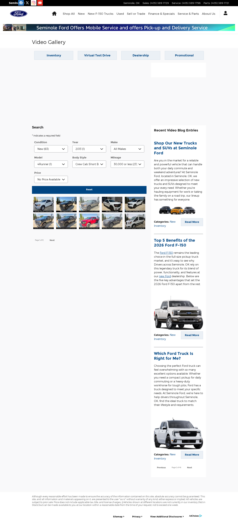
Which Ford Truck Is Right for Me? (173, 356)
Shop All (69, 13)
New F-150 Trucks (100, 13)
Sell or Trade (136, 13)
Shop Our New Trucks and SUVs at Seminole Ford (175, 148)
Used (120, 13)
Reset (89, 189)
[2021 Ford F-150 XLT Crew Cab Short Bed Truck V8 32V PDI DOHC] (43, 206)
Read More (192, 222)
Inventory (54, 55)
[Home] (18, 13)
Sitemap (118, 516)
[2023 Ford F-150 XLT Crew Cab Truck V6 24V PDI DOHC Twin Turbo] (89, 206)
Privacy (136, 516)
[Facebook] (21, 3)
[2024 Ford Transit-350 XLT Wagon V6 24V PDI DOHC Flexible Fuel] (135, 223)
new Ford (165, 276)
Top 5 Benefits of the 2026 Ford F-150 (174, 242)
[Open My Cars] (224, 13)
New (81, 13)
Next (52, 240)
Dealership (141, 55)
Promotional (184, 55)
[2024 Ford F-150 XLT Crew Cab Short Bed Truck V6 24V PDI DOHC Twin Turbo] (112, 206)
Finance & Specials (161, 13)
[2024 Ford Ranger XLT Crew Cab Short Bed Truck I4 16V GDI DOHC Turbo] (43, 223)
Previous (161, 467)
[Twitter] (27, 3)
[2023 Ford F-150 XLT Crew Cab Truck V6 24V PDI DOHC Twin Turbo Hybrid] (66, 206)
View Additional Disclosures (166, 516)
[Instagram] (33, 3)
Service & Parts (188, 13)
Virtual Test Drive (97, 55)
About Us (208, 13)
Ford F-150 (166, 252)
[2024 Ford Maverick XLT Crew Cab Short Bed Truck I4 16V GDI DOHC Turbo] (135, 206)
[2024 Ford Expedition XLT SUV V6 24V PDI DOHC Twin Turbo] (112, 223)
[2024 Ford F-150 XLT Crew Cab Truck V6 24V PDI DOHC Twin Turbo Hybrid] (66, 223)
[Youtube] (40, 3)
